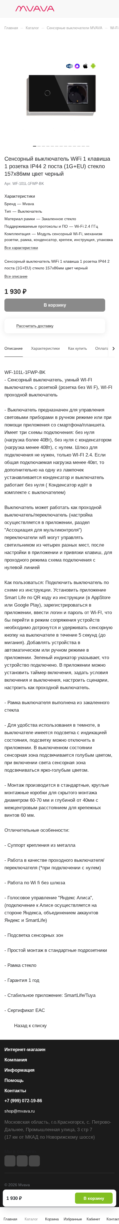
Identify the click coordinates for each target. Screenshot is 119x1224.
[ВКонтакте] (9, 1160)
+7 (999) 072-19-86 (23, 1100)
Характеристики (45, 348)
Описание (13, 348)
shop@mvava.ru (19, 1111)
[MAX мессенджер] (34, 1160)
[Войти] (99, 8)
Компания (15, 1059)
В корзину (94, 1198)
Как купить (77, 348)
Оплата (102, 348)
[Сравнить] (99, 183)
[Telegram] (22, 1160)
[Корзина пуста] (110, 8)
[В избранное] (87, 183)
